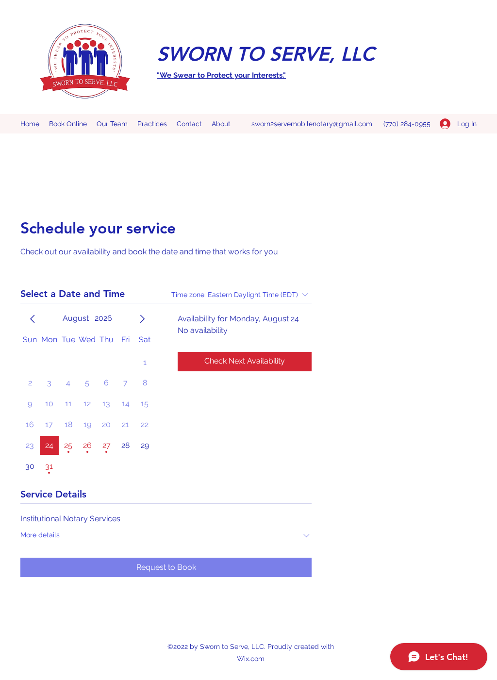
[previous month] (32, 319)
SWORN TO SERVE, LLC (265, 54)
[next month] (142, 319)
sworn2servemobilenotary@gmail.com (311, 124)
